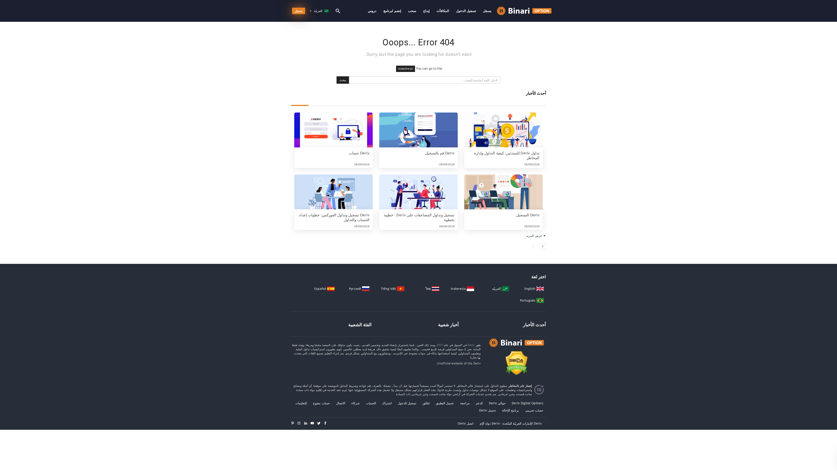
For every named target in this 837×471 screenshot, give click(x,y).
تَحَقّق (426, 403)
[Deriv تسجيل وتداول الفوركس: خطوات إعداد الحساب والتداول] (333, 191)
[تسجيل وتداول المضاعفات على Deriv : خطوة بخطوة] (418, 191)
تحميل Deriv (487, 410)
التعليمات (301, 403)
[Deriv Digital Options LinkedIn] (307, 423)
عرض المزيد (534, 235)
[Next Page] (542, 246)
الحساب (371, 403)
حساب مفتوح (321, 403)
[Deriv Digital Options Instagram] (301, 423)
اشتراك (387, 403)
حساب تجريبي (534, 410)
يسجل (487, 11)
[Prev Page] (533, 246)
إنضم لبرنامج (392, 11)
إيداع (426, 11)
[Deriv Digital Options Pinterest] (294, 423)
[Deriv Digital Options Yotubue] (314, 423)
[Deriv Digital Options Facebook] (327, 423)
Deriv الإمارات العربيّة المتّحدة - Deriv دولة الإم (511, 423)
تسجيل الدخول (466, 11)
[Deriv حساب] (333, 130)
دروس (372, 11)
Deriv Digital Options (527, 403)
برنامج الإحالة (510, 410)
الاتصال (340, 403)
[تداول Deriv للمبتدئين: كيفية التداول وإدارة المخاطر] (503, 130)
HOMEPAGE (405, 68)
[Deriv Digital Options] (516, 347)
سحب (412, 11)
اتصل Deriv (465, 423)
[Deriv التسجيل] (503, 191)
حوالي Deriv (497, 403)
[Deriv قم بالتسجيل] (418, 130)
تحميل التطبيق (445, 403)
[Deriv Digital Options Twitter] (320, 423)
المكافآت (443, 11)
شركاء (355, 403)
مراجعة (465, 403)
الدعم (479, 403)
